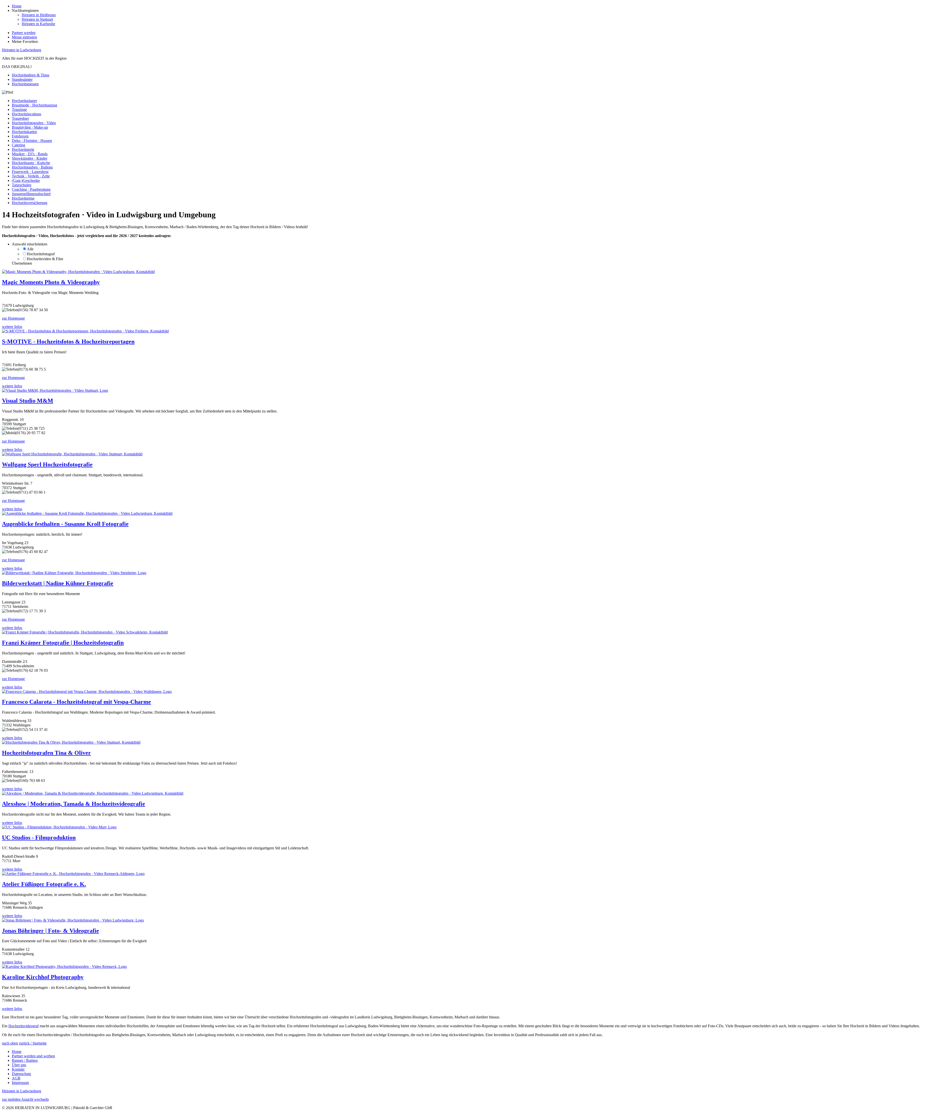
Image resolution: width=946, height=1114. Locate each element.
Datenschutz (21, 1074)
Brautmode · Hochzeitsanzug (34, 105)
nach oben (10, 1043)
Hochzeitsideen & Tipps (30, 75)
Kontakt (18, 1069)
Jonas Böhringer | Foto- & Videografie (50, 930)
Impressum (20, 1082)
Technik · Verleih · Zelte (31, 176)
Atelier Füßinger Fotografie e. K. (44, 884)
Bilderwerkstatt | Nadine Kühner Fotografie (57, 583)
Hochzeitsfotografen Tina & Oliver (46, 753)
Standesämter (22, 79)
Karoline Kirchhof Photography (43, 977)
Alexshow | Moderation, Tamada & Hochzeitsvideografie (73, 804)
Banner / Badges (25, 1060)
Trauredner (20, 118)
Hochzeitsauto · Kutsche (31, 163)
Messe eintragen (24, 37)
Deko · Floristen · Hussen (32, 140)
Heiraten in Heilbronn (39, 15)
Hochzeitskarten (24, 132)
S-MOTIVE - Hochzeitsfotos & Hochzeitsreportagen (68, 341)
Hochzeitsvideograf (23, 1026)
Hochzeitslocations (26, 114)
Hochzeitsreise (23, 198)
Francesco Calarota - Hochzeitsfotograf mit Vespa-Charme (76, 702)
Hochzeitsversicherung (29, 203)
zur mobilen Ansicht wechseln (25, 1099)
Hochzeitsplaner (24, 101)
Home (16, 6)
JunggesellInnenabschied (31, 194)
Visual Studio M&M (27, 400)
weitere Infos (12, 327)
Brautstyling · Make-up (30, 127)
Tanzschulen (21, 185)
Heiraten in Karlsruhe (38, 24)
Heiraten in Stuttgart (37, 19)
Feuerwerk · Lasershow (30, 172)
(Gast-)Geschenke (26, 180)
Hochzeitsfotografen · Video (34, 123)
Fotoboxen (20, 136)
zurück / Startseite (33, 1043)
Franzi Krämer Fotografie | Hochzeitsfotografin (63, 642)
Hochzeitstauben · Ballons (32, 167)
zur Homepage (13, 318)
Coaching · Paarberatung (31, 189)
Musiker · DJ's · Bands (30, 154)
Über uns (19, 1065)
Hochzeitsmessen (25, 84)
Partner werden (23, 33)
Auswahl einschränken (29, 244)
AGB (16, 1078)
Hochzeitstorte (23, 149)
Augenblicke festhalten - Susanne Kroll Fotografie (65, 524)
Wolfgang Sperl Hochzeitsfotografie (47, 464)
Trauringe (19, 109)
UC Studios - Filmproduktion (39, 837)
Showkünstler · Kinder (29, 158)
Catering (18, 145)
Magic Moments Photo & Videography (51, 282)
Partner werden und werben (33, 1056)
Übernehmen (22, 263)
